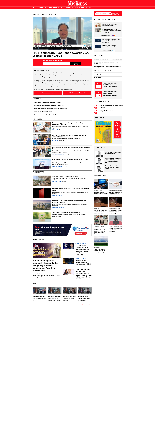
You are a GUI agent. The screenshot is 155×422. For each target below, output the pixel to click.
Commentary (100, 147)
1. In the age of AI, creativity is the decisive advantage (47, 102)
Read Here (117, 125)
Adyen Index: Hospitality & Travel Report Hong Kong (111, 106)
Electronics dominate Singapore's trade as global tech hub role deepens (99, 231)
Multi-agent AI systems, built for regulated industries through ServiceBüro (111, 41)
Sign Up (117, 136)
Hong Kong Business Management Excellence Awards (110, 93)
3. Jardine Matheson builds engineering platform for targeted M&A (50, 108)
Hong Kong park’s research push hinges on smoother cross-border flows (69, 201)
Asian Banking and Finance (115, 226)
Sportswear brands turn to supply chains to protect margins (100, 212)
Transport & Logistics (58, 154)
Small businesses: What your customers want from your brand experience (111, 31)
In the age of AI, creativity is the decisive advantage (113, 153)
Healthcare (55, 129)
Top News (37, 119)
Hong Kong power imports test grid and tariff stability (84, 298)
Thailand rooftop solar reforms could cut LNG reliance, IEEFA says (100, 251)
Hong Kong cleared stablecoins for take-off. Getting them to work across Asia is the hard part (113, 160)
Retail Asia (97, 208)
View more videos (87, 305)
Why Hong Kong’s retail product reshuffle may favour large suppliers (113, 167)
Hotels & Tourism (56, 181)
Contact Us (86, 8)
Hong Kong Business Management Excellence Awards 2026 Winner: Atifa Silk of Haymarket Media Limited (83, 274)
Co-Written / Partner (80, 243)
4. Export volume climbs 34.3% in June (42, 111)
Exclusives (38, 172)
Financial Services (57, 195)
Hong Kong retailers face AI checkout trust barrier (39, 298)
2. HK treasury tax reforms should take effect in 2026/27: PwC (49, 105)
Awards (48, 8)
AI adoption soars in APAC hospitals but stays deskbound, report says (115, 194)
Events (56, 8)
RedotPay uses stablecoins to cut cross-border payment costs (70, 189)
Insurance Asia (98, 190)
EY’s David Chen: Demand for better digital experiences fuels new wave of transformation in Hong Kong (82, 250)
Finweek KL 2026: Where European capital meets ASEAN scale (83, 263)
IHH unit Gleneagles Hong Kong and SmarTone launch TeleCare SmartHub (69, 135)
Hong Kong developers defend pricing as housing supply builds (54, 298)
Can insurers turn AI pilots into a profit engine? (101, 193)
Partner (76, 8)
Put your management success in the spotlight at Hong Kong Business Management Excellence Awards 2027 (45, 265)
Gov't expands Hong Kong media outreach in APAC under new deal (70, 160)
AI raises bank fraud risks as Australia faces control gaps (115, 230)
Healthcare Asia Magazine (115, 190)
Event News (38, 239)
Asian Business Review (114, 208)
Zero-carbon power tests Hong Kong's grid (66, 212)
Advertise (117, 131)
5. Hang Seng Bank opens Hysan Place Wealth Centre (46, 114)
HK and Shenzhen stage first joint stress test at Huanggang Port (71, 148)
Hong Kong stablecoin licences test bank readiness (69, 298)
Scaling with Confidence (106, 111)
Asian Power (97, 247)
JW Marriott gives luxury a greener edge (65, 176)
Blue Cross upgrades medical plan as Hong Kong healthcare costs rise (67, 123)
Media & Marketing (57, 166)
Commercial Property (58, 207)
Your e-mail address (101, 13)
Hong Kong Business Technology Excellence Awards (110, 84)
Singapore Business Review (99, 227)
